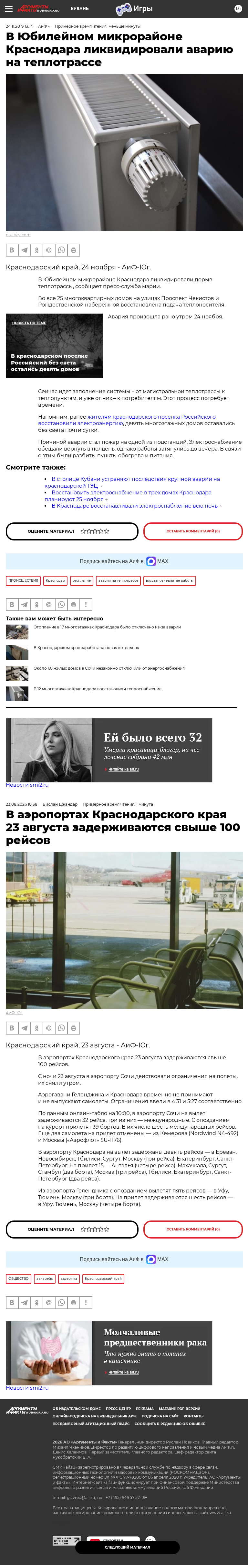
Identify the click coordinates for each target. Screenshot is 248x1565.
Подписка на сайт (160, 1416)
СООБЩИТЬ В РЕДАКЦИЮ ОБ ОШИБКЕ (170, 1424)
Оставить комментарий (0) (193, 531)
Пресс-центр (118, 1409)
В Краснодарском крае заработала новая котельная (86, 647)
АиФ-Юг (14, 1012)
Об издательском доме (77, 1409)
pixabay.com (18, 234)
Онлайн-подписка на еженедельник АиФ (95, 1416)
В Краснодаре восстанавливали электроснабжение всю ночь (135, 506)
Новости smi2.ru (27, 785)
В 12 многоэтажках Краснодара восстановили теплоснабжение (97, 688)
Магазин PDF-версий (179, 1409)
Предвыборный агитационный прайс (91, 1424)
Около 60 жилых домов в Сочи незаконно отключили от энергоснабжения (109, 668)
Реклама (145, 1409)
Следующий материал (127, 1547)
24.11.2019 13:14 (19, 26)
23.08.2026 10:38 (21, 804)
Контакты (193, 1416)
